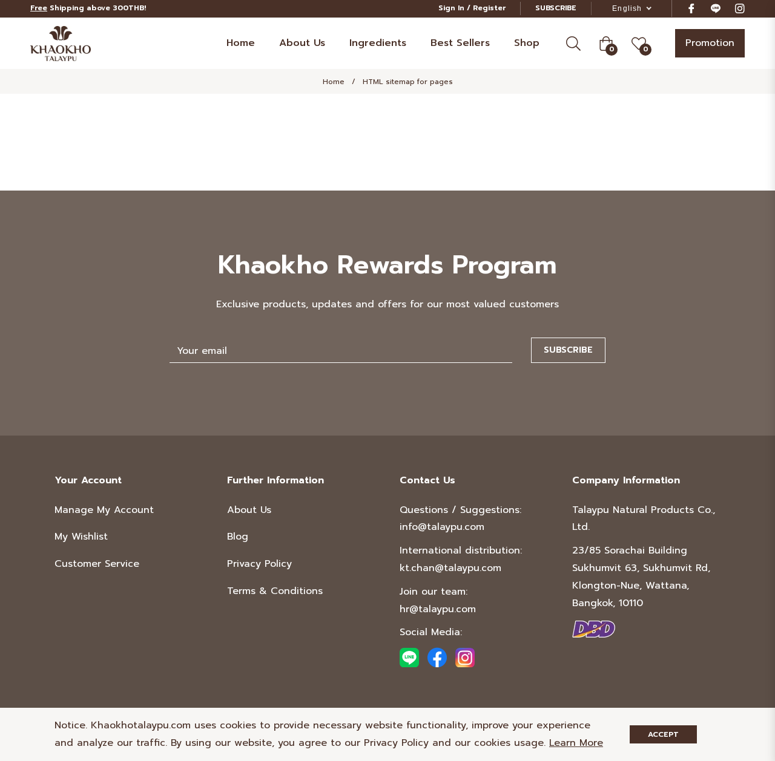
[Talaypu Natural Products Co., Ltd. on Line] (716, 7)
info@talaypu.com (442, 527)
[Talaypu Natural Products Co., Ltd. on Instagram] (740, 7)
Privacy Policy (259, 564)
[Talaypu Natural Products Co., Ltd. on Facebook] (691, 7)
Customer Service (96, 564)
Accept (663, 734)
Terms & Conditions (275, 591)
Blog (237, 536)
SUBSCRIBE (555, 7)
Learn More (576, 743)
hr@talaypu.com (438, 609)
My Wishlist (81, 536)
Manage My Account (104, 510)
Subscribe (568, 350)
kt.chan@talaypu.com (450, 568)
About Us (249, 510)
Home (334, 81)
